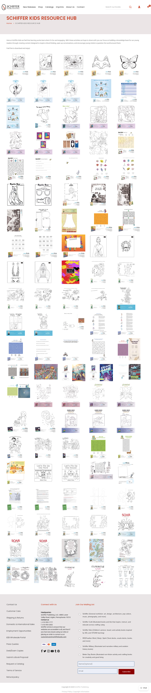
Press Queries (12, 644)
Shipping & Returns (15, 618)
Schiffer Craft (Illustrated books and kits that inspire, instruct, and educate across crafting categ (107, 623)
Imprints (60, 7)
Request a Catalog (15, 664)
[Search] (130, 7)
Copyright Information (81, 692)
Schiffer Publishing (82, 687)
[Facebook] (42, 651)
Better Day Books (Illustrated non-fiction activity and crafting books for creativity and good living (107, 655)
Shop (40, 7)
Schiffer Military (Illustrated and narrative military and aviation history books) (105, 647)
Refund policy (12, 677)
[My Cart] (148, 7)
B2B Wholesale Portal (15, 637)
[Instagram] (48, 651)
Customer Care (13, 611)
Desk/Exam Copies (14, 651)
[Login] (139, 7)
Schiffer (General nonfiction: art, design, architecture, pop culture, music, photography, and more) (107, 615)
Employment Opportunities (18, 631)
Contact (81, 7)
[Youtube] (52, 651)
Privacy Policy (67, 692)
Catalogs (49, 7)
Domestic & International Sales (20, 624)
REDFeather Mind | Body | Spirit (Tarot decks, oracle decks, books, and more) (107, 639)
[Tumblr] (55, 651)
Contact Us (11, 605)
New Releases (29, 7)
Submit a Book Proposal (17, 657)
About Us (70, 7)
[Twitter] (45, 651)
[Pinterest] (58, 651)
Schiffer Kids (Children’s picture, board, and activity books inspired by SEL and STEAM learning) (107, 631)
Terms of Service (14, 670)
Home (9, 23)
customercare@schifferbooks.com (53, 637)
